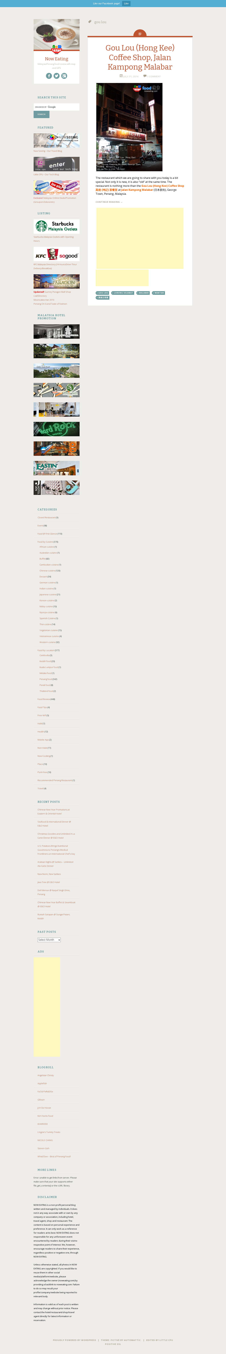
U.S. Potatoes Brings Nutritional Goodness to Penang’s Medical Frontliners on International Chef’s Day (56, 849)
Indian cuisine (46, 588)
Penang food (46, 679)
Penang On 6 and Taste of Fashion (50, 303)
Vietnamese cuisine (49, 636)
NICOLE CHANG (45, 1140)
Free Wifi (42, 715)
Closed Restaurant (47, 517)
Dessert (43, 576)
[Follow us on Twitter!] (57, 76)
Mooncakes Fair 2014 (44, 299)
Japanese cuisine (48, 594)
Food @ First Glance (47, 533)
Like (126, 3)
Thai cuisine (45, 624)
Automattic (132, 1340)
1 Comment (154, 76)
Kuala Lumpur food (49, 667)
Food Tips (42, 707)
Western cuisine (48, 642)
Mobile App (43, 739)
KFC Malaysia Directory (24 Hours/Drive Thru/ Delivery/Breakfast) (55, 266)
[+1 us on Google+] (64, 76)
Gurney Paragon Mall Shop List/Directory (52, 293)
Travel (41, 788)
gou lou (103, 293)
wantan (159, 293)
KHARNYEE (43, 1123)
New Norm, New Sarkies (49, 874)
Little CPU (166, 1340)
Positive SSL (113, 1344)
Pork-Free (42, 772)
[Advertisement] (47, 1007)
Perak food (45, 685)
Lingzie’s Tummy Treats (49, 1132)
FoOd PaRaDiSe (45, 1091)
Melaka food (46, 673)
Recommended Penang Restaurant (55, 780)
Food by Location (46, 650)
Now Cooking (44, 755)
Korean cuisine (47, 600)
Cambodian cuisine (49, 564)
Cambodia (44, 655)
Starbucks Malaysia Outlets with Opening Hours (53, 238)
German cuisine (47, 582)
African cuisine (47, 546)
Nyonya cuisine (47, 612)
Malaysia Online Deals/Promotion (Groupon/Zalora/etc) (55, 199)
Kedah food (45, 661)
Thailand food (46, 691)
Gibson (41, 1099)
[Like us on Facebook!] (49, 76)
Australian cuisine (48, 552)
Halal (40, 723)
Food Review (44, 699)
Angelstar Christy (46, 1075)
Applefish (42, 1083)
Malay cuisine (46, 606)
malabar (144, 293)
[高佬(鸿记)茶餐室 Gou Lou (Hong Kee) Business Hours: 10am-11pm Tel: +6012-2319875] (140, 127)
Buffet (42, 558)
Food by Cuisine (45, 541)
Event (40, 525)
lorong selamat (123, 293)
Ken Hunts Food (45, 1115)
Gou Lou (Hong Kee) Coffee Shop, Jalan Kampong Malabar (140, 57)
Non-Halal (42, 747)
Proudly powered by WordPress (74, 1340)
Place (40, 764)
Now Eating (56, 58)
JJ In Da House (44, 1107)
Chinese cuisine (47, 570)
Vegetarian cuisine (49, 630)
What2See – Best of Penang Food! (54, 1156)
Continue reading (109, 201)
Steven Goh (43, 1148)
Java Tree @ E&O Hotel (49, 882)
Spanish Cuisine (47, 618)
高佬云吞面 (103, 297)
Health (41, 731)
